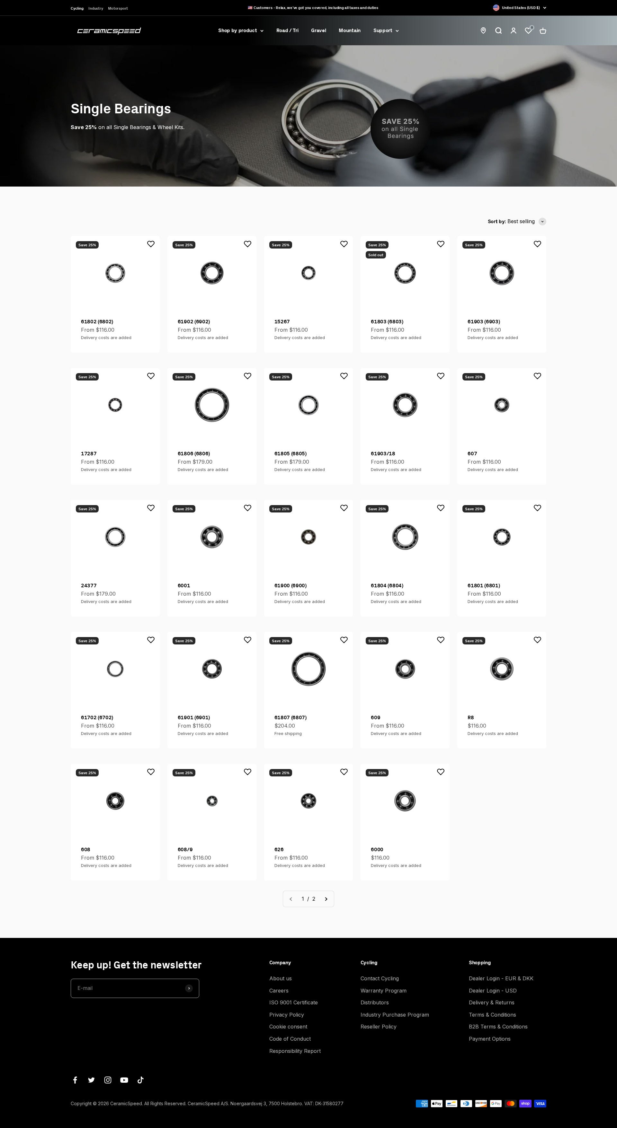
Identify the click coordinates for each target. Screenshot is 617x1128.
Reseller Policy (379, 1026)
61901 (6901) (194, 717)
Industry (95, 8)
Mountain (349, 30)
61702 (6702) (97, 717)
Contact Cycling (380, 978)
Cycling (77, 8)
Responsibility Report (295, 1051)
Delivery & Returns (491, 1002)
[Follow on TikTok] (140, 1080)
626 (279, 849)
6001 (184, 585)
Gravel (318, 30)
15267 (282, 321)
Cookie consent (288, 1026)
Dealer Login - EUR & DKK (501, 978)
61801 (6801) (484, 585)
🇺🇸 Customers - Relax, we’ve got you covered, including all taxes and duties (313, 7)
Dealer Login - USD (493, 990)
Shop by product (237, 30)
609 (375, 717)
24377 (88, 585)
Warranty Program (384, 990)
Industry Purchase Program (395, 1014)
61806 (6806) (194, 453)
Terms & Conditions (492, 1014)
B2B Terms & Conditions (498, 1026)
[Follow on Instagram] (107, 1080)
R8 (471, 717)
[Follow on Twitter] (91, 1080)
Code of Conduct (290, 1039)
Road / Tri (287, 30)
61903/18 (383, 453)
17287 (88, 453)
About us (280, 978)
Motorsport (118, 8)
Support (382, 30)
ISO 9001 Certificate (293, 1002)
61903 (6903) (484, 321)
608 (85, 849)
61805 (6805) (290, 453)
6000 (377, 849)
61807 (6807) (290, 717)
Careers (279, 990)
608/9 (185, 849)
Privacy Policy (286, 1014)
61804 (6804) (387, 585)
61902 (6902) (194, 321)
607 (472, 453)
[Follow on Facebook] (75, 1080)
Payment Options (490, 1039)
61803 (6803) (387, 321)
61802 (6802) (97, 321)
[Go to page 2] (326, 899)
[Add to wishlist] (151, 244)
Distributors (375, 1002)
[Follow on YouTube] (124, 1080)
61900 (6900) (290, 585)
